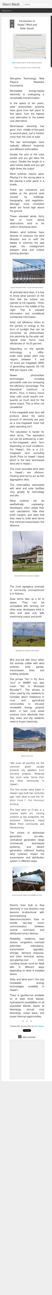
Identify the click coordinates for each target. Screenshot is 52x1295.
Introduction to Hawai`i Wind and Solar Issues (27, 24)
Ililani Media (39, 1026)
